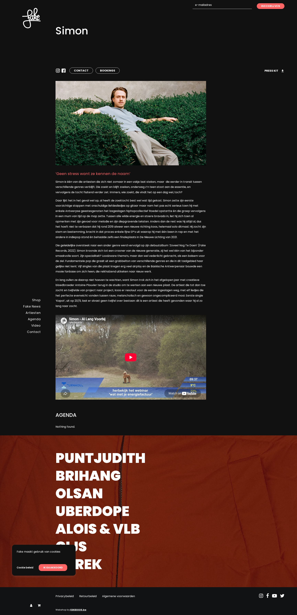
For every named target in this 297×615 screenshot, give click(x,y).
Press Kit (271, 71)
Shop (36, 300)
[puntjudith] (170, 459)
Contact (34, 332)
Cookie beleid (25, 567)
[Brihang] (170, 477)
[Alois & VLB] (170, 530)
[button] (261, 597)
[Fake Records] (22, 18)
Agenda (34, 319)
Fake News (32, 306)
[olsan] (170, 494)
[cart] (39, 605)
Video (36, 325)
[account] (31, 605)
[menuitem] (21, 300)
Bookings (107, 71)
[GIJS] (170, 547)
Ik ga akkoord (53, 567)
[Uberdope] (170, 512)
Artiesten (33, 313)
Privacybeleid (65, 596)
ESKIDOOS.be (78, 609)
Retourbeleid (88, 596)
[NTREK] (170, 565)
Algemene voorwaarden (118, 596)
